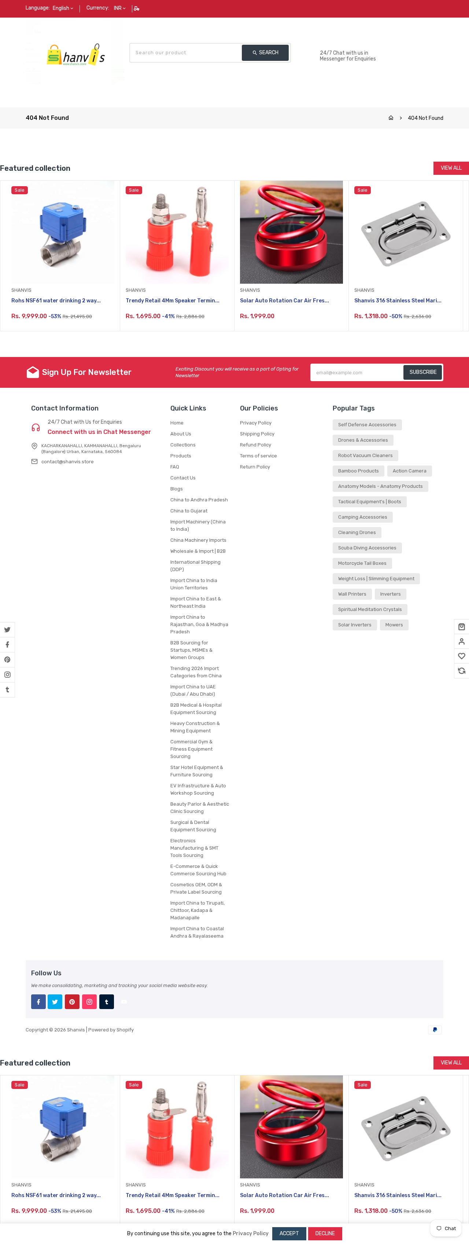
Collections (183, 445)
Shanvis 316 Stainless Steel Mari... (398, 301)
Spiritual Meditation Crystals (370, 609)
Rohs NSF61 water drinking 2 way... (56, 301)
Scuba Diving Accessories (367, 548)
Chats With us (337, 45)
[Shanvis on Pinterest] (7, 659)
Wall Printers (352, 594)
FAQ (174, 467)
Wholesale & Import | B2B (198, 551)
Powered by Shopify (111, 1030)
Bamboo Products (358, 471)
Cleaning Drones (357, 532)
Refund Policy (255, 445)
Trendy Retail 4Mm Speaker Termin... (172, 301)
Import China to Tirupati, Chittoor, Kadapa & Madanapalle (197, 910)
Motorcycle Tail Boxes (362, 563)
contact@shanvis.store (67, 461)
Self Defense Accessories (367, 424)
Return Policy (255, 467)
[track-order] (137, 8)
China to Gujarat (188, 511)
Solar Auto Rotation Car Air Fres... (284, 301)
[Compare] (461, 670)
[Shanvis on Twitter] (7, 629)
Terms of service (258, 456)
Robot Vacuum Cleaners (365, 455)
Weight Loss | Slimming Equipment (376, 578)
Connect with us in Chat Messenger (99, 432)
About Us (180, 434)
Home (177, 423)
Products (180, 456)
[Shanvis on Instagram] (7, 674)
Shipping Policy (257, 434)
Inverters (390, 594)
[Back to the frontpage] (391, 118)
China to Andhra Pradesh (199, 500)
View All (451, 168)
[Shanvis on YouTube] (124, 1001)
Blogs (176, 489)
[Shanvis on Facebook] (7, 644)
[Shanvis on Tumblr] (7, 689)
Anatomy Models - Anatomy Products (380, 486)
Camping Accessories (362, 517)
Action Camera (409, 471)
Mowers (394, 624)
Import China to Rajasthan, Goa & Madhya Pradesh (199, 624)
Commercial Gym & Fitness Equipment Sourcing (191, 749)
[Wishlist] (461, 656)
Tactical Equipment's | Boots (369, 501)
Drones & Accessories (363, 440)
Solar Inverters (355, 624)
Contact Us (183, 478)
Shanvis (76, 1030)
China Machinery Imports (198, 540)
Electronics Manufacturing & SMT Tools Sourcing (194, 848)
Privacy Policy (256, 423)
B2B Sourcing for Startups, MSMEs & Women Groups (191, 650)
